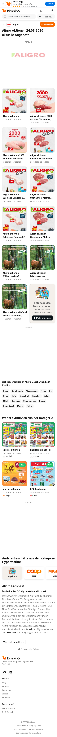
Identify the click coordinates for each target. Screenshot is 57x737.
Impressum (7, 690)
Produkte (6, 697)
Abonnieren (48, 24)
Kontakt (5, 686)
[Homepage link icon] (19, 649)
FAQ (4, 682)
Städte (5, 693)
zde (31, 629)
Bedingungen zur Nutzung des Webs (28, 729)
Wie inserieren (8, 708)
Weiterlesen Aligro (13, 642)
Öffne (50, 3)
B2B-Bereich (7, 712)
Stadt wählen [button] (48, 16)
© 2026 (28, 722)
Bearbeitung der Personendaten (28, 733)
